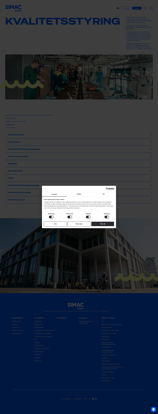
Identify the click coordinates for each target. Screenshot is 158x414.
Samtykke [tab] (54, 194)
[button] (153, 409)
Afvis (55, 224)
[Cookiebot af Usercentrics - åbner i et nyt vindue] (107, 189)
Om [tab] (104, 194)
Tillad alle (102, 224)
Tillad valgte (78, 224)
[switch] (69, 217)
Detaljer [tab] (79, 194)
